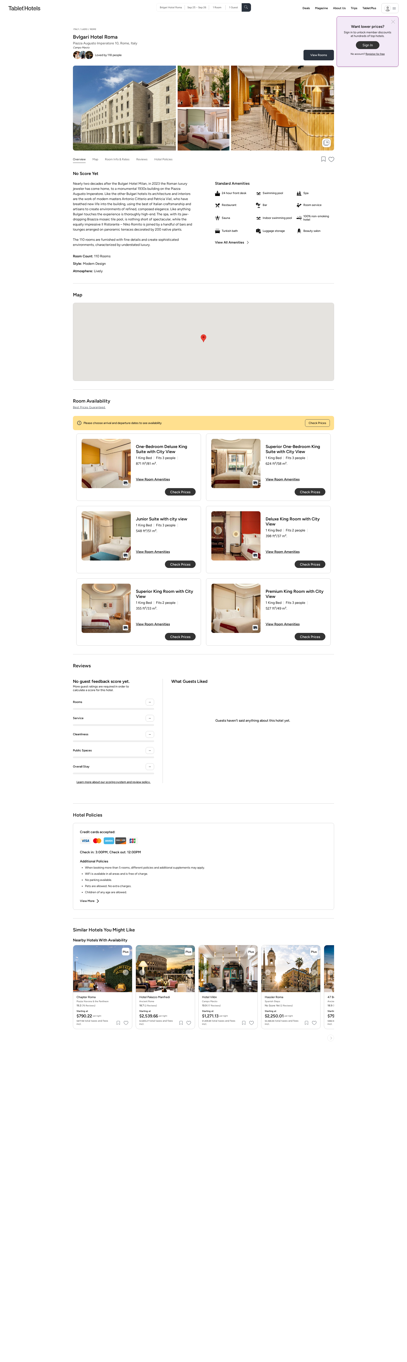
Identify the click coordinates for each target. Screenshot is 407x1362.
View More (87, 901)
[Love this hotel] (331, 159)
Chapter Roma (86, 997)
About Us (339, 8)
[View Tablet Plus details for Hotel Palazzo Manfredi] (188, 951)
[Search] (246, 7)
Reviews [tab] (142, 159)
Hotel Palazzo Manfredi (154, 997)
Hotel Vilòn (209, 997)
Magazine (321, 8)
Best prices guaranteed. (89, 407)
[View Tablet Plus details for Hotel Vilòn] (251, 951)
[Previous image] (79, 972)
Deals (306, 8)
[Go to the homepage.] (24, 8)
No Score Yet (279, 1005)
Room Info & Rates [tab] (117, 159)
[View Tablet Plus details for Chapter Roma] (126, 951)
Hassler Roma (274, 997)
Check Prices (317, 423)
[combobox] (172, 7)
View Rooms (318, 55)
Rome (93, 29)
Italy (76, 29)
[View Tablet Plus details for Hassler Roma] (314, 951)
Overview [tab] (79, 159)
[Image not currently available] (106, 463)
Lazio (84, 29)
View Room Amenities (153, 479)
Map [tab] (95, 159)
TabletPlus (369, 8)
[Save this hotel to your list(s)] (323, 159)
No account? (368, 53)
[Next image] (126, 972)
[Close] (393, 22)
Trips (354, 8)
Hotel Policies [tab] (163, 159)
